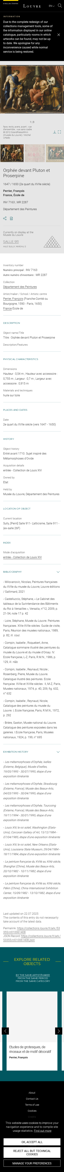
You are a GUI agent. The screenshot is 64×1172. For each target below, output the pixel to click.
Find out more (42, 1130)
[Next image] (58, 153)
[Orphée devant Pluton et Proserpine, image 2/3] (34, 153)
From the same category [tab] (33, 981)
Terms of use (32, 1104)
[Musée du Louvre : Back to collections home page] (32, 5)
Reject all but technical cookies (32, 1152)
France (7, 195)
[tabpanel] (32, 1031)
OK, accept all (32, 1142)
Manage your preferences (32, 1163)
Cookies (32, 1110)
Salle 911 (11, 241)
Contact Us (32, 1098)
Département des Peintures (20, 287)
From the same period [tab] (33, 978)
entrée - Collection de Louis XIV (22, 557)
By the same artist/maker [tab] (33, 975)
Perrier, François (13, 191)
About (32, 1092)
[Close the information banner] (59, 35)
